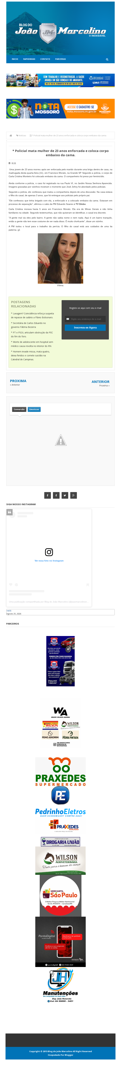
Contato (45, 59)
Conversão (19, 409)
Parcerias (60, 59)
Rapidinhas (29, 59)
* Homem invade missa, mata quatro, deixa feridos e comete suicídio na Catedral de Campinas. (30, 355)
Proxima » (104, 385)
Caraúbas (11, 616)
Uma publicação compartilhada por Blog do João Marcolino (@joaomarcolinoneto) (50, 601)
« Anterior (15, 384)
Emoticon (34, 409)
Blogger (69, 1055)
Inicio (15, 59)
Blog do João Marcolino (60, 1051)
